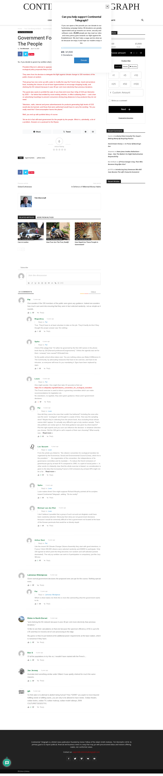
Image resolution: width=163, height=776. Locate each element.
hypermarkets (29, 158)
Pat (46, 322)
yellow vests (41, 158)
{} (58, 283)
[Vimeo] (81, 758)
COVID (50, 20)
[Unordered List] (45, 283)
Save (32, 54)
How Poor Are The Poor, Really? (57, 242)
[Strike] (38, 283)
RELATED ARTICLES (26, 217)
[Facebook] (68, 758)
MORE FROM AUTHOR (45, 217)
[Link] (55, 283)
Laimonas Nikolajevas (52, 595)
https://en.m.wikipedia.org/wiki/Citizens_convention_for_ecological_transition (63, 388)
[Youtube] (94, 758)
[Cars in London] (31, 231)
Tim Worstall (24, 48)
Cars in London (23, 242)
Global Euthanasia (25, 187)
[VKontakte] (88, 758)
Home (20, 29)
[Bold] (28, 283)
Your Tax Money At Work (32, 29)
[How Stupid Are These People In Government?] (88, 231)
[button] (142, 20)
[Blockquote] (48, 283)
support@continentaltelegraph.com (86, 752)
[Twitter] (75, 758)
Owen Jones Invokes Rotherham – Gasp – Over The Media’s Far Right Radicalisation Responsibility (125, 154)
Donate (111, 20)
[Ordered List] (42, 283)
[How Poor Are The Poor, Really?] (59, 231)
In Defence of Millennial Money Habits (86, 187)
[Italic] (32, 283)
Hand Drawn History (115, 144)
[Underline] (35, 283)
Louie (50, 411)
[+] (62, 283)
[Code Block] (52, 283)
